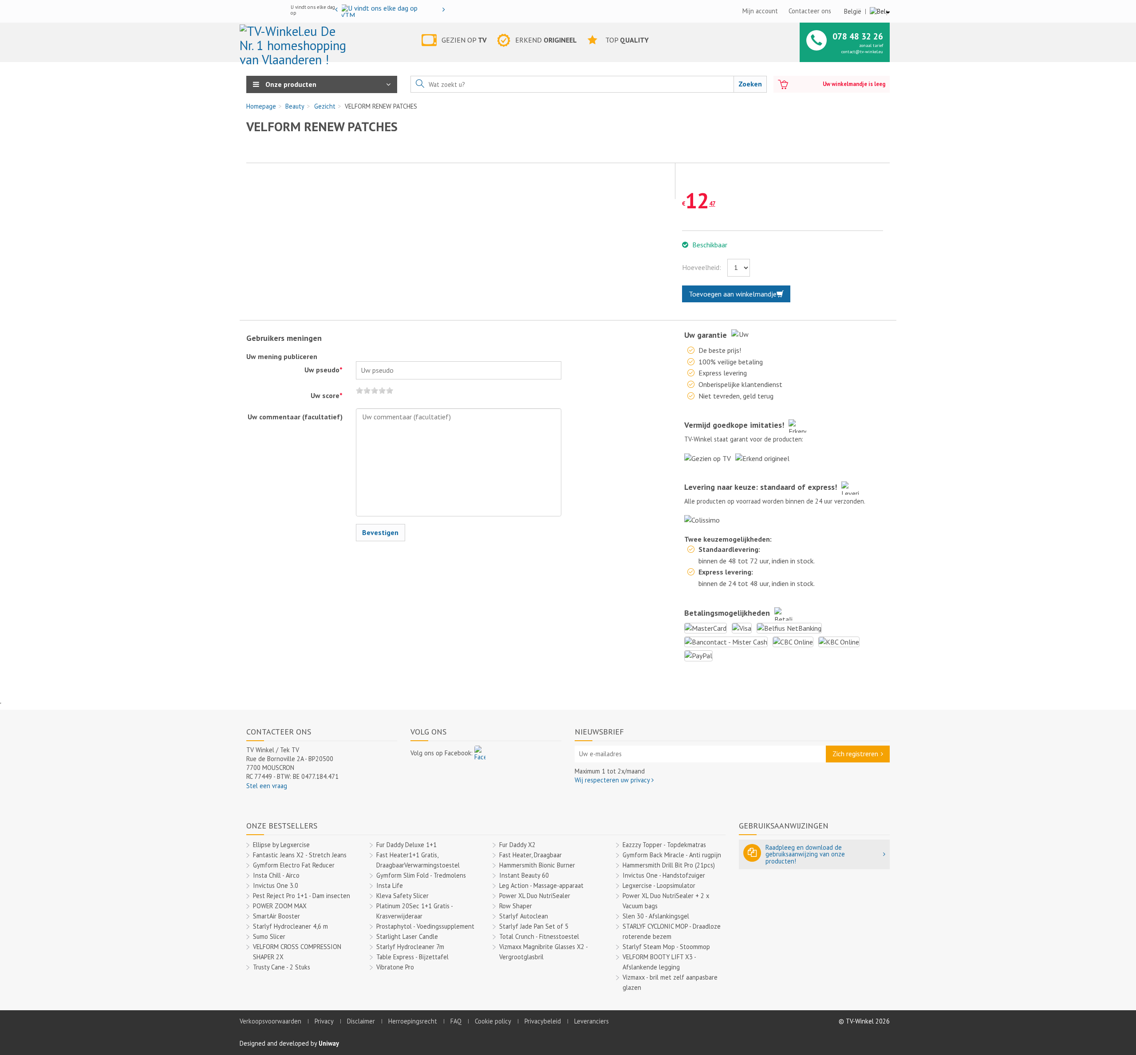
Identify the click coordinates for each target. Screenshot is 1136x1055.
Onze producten (290, 84)
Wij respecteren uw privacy (613, 780)
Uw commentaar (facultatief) (295, 416)
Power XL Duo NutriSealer (534, 895)
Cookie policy (493, 1021)
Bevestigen (380, 532)
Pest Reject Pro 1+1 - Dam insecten (301, 895)
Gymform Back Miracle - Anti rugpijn (672, 855)
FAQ (456, 1021)
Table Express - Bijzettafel (412, 957)
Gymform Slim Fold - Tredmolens (421, 875)
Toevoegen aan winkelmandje (733, 293)
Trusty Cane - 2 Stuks (281, 967)
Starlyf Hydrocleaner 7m (410, 946)
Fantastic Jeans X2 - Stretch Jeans (300, 855)
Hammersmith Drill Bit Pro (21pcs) (669, 865)
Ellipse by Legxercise (281, 844)
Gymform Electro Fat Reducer (294, 865)
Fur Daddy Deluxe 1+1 (406, 844)
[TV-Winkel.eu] (294, 41)
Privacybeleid (543, 1021)
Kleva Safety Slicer (402, 895)
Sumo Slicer (269, 936)
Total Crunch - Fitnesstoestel (539, 936)
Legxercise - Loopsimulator (659, 885)
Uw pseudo (323, 369)
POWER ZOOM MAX (280, 906)
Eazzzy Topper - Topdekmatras (664, 844)
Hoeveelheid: (701, 267)
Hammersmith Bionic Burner (537, 865)
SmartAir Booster (276, 916)
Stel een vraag (266, 785)
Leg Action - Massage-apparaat (541, 885)
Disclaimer (361, 1021)
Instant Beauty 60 (524, 875)
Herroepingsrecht (412, 1021)
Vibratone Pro (395, 967)
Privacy (324, 1021)
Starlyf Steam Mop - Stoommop (666, 946)
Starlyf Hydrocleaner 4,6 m (290, 926)
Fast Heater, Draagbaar (530, 855)
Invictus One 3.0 (275, 885)
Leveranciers (591, 1021)
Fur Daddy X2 (517, 844)
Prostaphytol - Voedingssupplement (425, 926)
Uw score (327, 395)
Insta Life (389, 885)
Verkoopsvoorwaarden (270, 1021)
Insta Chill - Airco (276, 875)
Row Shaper (515, 906)
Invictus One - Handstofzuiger (664, 875)
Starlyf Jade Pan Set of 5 (533, 926)
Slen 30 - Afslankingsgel (656, 916)
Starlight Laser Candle (407, 936)
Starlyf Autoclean (523, 916)
